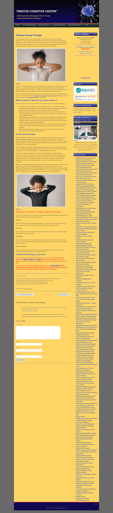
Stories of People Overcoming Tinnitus (86, 314)
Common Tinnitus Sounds (83, 468)
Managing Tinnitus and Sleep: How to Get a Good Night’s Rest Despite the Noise (86, 329)
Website (18, 354)
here (79, 150)
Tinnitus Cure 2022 (81, 446)
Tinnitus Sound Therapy (82, 498)
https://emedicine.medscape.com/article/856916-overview (32, 282)
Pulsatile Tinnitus (63, 294)
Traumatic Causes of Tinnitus (84, 420)
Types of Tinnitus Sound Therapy (85, 444)
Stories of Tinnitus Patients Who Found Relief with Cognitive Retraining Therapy (86, 364)
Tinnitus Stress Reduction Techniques (86, 325)
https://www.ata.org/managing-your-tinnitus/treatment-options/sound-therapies (37, 278)
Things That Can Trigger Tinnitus (85, 424)
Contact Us (19, 28)
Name (18, 341)
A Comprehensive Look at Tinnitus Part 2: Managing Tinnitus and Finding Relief (86, 293)
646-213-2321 (55, 265)
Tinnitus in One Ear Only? (83, 448)
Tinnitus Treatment (27, 288)
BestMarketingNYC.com (62, 508)
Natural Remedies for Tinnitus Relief (86, 318)
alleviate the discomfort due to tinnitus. (45, 95)
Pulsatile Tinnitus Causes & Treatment (86, 450)
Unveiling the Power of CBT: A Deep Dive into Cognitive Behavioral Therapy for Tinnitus (86, 288)
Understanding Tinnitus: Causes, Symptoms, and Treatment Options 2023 (85, 412)
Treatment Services (59, 25)
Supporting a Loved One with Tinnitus (86, 226)
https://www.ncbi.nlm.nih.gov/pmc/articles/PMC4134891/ (31, 283)
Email (18, 347)
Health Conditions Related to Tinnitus (86, 433)
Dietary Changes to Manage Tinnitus (86, 316)
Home (17, 25)
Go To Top (95, 503)
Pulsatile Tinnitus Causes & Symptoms (86, 418)
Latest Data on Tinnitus (82, 461)
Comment (19, 324)
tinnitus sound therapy (32, 97)
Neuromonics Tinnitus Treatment (85, 483)
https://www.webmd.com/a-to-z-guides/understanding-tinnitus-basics (35, 280)
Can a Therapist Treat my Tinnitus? (86, 435)
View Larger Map (85, 77)
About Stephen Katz (29, 25)
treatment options (26, 139)
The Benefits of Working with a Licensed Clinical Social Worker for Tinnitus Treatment (85, 373)
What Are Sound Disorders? (83, 442)
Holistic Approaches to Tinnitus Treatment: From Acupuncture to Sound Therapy (85, 382)
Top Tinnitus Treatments (82, 422)
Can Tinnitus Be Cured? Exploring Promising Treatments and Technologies (85, 204)
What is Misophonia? (75, 25)
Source (18, 83)
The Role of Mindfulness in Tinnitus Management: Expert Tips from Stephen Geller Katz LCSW (85, 388)
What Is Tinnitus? (80, 416)
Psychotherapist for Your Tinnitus (85, 481)
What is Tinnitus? (44, 25)
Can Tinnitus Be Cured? (23, 294)
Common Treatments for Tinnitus (85, 466)
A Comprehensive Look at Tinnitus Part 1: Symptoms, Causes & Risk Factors (85, 299)
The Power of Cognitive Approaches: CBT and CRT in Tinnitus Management (86, 271)
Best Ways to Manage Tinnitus (84, 437)
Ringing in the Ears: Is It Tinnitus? (85, 459)
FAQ (86, 25)
